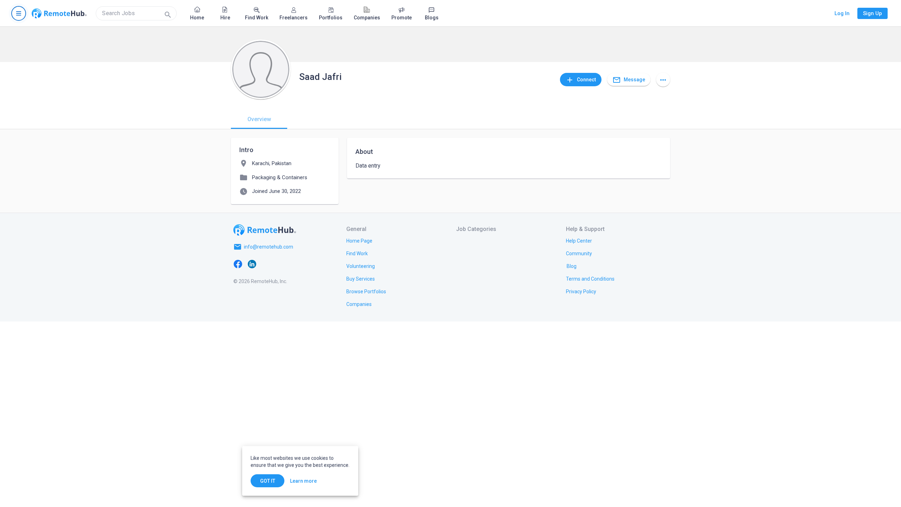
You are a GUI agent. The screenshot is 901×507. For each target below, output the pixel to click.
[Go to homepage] (59, 13)
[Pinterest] (294, 264)
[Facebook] (238, 264)
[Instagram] (280, 264)
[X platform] (266, 264)
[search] (136, 13)
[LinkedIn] (252, 264)
